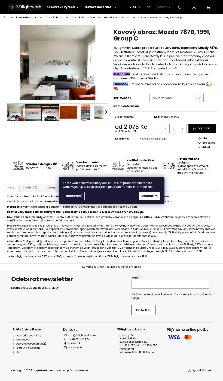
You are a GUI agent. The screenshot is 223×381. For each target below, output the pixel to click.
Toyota (22, 244)
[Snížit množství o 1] (165, 128)
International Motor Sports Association (119, 232)
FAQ (18, 352)
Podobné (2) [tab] (31, 187)
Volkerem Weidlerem (34, 248)
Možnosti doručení (126, 106)
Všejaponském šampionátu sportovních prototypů (77, 229)
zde (150, 187)
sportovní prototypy (74, 225)
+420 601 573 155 (78, 339)
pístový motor (44, 251)
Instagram (121, 74)
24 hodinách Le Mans (127, 229)
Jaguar (134, 241)
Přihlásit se (143, 310)
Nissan (11, 244)
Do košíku (204, 128)
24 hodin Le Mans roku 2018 (185, 251)
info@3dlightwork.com (82, 335)
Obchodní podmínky (28, 335)
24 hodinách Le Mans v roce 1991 (140, 248)
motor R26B (149, 236)
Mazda (177, 225)
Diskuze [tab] (52, 187)
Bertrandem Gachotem (65, 248)
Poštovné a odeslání (28, 348)
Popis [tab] (11, 187)
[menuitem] (61, 7)
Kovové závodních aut (153, 138)
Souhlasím (149, 196)
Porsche (147, 241)
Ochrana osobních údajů (31, 343)
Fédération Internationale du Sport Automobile (35, 232)
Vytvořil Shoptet (202, 370)
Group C (56, 225)
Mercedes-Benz (119, 241)
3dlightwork (75, 347)
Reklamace (22, 339)
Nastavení (74, 196)
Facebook (120, 84)
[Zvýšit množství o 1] (182, 128)
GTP (154, 232)
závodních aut (96, 225)
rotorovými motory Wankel (40, 236)
